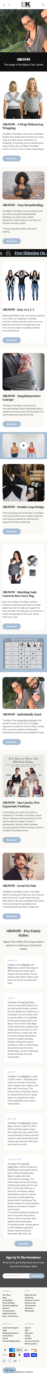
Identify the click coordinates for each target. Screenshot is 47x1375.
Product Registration (11, 1341)
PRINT (11, 968)
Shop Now (12, 158)
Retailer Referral (9, 1313)
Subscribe (36, 1276)
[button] (4, 4)
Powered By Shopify (23, 1372)
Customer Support (10, 1328)
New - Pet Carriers (10, 1316)
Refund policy (31, 1344)
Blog (4, 1297)
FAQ (26, 1330)
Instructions (8, 1336)
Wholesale (29, 1311)
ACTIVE (26, 1002)
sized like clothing (27, 720)
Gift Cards (29, 1297)
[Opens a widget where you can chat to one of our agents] (9, 1370)
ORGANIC (26, 1123)
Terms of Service (32, 1341)
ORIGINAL (26, 965)
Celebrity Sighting (10, 1305)
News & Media (9, 1303)
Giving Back (8, 1300)
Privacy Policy (9, 1311)
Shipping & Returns (11, 1333)
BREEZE (26, 1076)
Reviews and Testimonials (30, 1304)
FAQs (5, 1330)
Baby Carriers (30, 1295)
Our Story (7, 1295)
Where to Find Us (32, 1300)
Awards (6, 1308)
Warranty (29, 1308)
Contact (28, 1338)
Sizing (5, 1338)
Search (28, 1328)
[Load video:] (23, 445)
